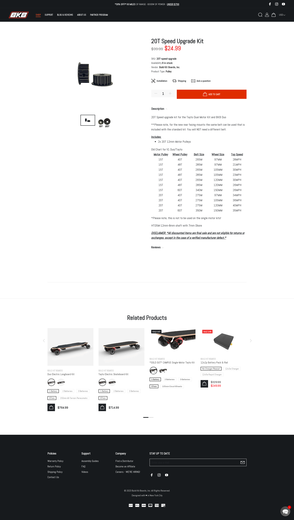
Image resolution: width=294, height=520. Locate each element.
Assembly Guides (90, 461)
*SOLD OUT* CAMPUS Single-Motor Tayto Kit (172, 362)
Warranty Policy (55, 461)
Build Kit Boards (55, 370)
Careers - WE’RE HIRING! (128, 472)
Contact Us (53, 477)
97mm (52, 398)
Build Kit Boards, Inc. (169, 67)
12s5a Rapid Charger (212, 374)
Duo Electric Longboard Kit (61, 374)
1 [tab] (145, 417)
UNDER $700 (173, 4)
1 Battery (53, 391)
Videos (84, 472)
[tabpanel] (70, 366)
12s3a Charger (232, 368)
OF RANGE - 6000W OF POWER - (147, 4)
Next (250, 340)
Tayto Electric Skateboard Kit (113, 374)
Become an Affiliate (125, 466)
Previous (43, 340)
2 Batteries (67, 391)
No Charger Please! (211, 368)
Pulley (169, 71)
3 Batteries (83, 391)
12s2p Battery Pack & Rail (214, 362)
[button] (285, 511)
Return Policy (54, 466)
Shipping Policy (54, 472)
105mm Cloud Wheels (172, 386)
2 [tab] (150, 417)
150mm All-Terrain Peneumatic (73, 398)
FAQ (83, 466)
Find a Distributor (124, 461)
